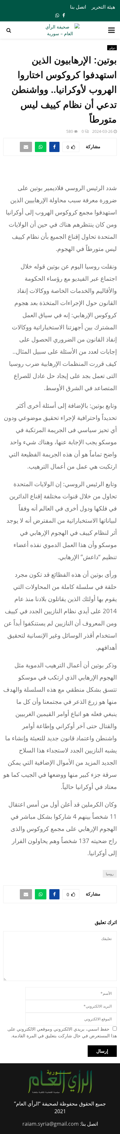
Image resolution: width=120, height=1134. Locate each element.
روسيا (110, 874)
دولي (112, 47)
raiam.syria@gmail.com (50, 1123)
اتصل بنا (78, 7)
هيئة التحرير (103, 7)
